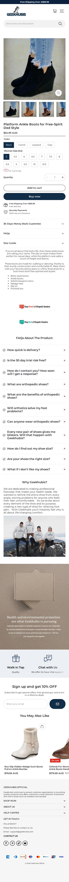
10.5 (44, 164)
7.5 (50, 156)
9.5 (25, 164)
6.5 (32, 156)
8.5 (7, 164)
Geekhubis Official (37, 863)
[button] (61, 11)
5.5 (15, 156)
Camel (21, 145)
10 (34, 164)
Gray (50, 145)
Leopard (36, 145)
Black (9, 145)
